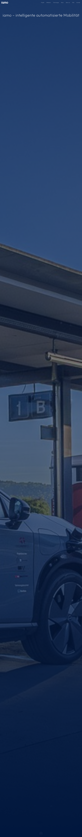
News (62, 2)
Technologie (56, 2)
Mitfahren (48, 2)
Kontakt (78, 2)
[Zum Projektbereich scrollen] (41, 833)
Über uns (68, 2)
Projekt (42, 2)
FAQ (73, 2)
